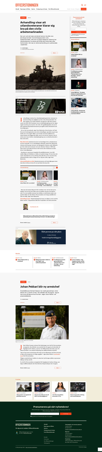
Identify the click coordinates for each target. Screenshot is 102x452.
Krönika (54, 392)
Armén (28, 367)
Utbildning (40, 392)
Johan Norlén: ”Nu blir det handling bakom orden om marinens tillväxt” (78, 112)
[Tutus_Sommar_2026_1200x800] (41, 114)
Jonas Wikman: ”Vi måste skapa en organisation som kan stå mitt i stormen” (78, 94)
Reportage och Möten (25, 9)
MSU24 (39, 257)
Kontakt (45, 437)
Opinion (33, 9)
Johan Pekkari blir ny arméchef (27, 183)
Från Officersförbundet (53, 9)
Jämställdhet (23, 392)
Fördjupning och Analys (41, 9)
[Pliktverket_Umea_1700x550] (41, 245)
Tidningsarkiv (47, 443)
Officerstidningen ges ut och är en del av (26, 432)
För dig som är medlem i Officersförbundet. (27, 428)
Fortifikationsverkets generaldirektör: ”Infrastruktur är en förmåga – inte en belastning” (44, 184)
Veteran (29, 17)
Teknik (75, 392)
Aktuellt (17, 9)
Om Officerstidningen (49, 441)
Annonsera (46, 439)
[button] (54, 167)
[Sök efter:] (82, 5)
